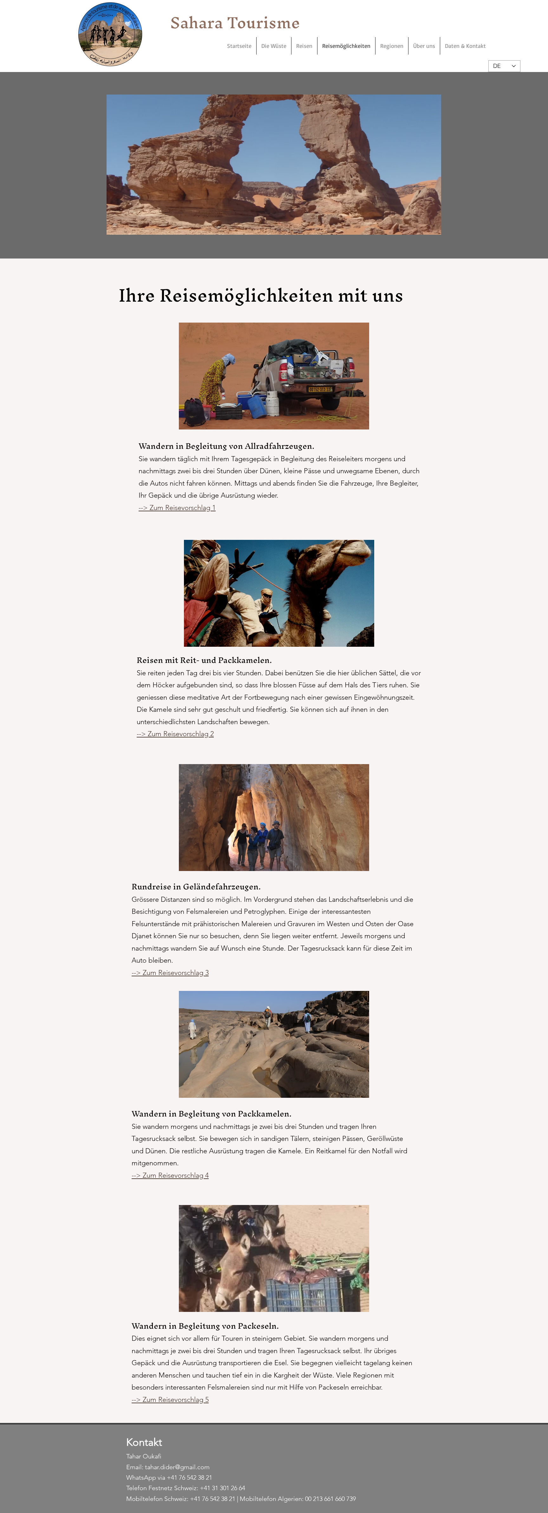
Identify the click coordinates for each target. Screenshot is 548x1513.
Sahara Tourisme (235, 22)
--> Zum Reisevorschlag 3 (170, 972)
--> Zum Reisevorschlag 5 (170, 1399)
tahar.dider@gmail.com (177, 1467)
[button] (274, 165)
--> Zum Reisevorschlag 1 (177, 507)
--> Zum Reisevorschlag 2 (175, 734)
